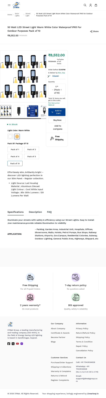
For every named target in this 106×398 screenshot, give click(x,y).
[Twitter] (13, 343)
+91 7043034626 (88, 362)
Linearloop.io (93, 394)
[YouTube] (17, 344)
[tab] (49, 212)
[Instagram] (21, 343)
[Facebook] (8, 343)
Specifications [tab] (15, 212)
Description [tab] (35, 212)
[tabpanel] (53, 230)
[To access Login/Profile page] (90, 5)
